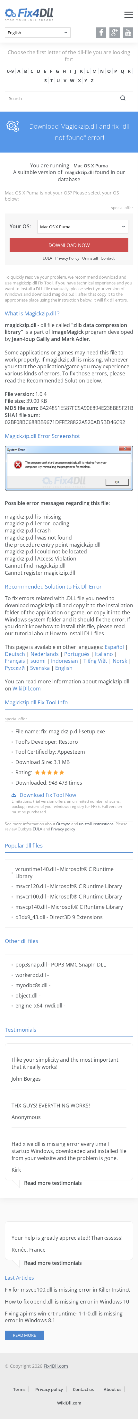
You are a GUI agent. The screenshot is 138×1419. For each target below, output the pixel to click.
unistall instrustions (96, 824)
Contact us (83, 1389)
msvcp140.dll (31, 906)
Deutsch (15, 654)
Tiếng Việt (95, 660)
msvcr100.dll (30, 896)
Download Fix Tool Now (48, 795)
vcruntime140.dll (35, 869)
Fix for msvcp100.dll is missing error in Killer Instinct (67, 1289)
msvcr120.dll (30, 886)
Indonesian (64, 660)
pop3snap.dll (31, 964)
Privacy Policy (67, 258)
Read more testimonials (53, 1183)
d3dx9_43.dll (30, 917)
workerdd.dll (30, 974)
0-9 (10, 71)
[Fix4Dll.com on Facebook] (101, 32)
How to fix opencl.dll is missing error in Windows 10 (67, 1301)
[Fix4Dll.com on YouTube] (128, 32)
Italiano (104, 654)
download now (69, 245)
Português (77, 654)
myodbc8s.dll (31, 985)
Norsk (120, 660)
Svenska (40, 667)
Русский (15, 667)
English (64, 667)
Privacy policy (63, 829)
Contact (108, 258)
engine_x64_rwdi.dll (38, 1005)
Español (114, 646)
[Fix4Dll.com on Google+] (114, 32)
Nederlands (44, 654)
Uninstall (90, 258)
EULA (47, 258)
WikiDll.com (27, 688)
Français (15, 660)
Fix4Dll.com (56, 1366)
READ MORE (24, 1335)
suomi (38, 660)
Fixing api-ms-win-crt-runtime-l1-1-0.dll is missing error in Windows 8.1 (64, 1317)
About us (112, 1389)
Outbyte (63, 824)
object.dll (26, 995)
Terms (19, 1389)
